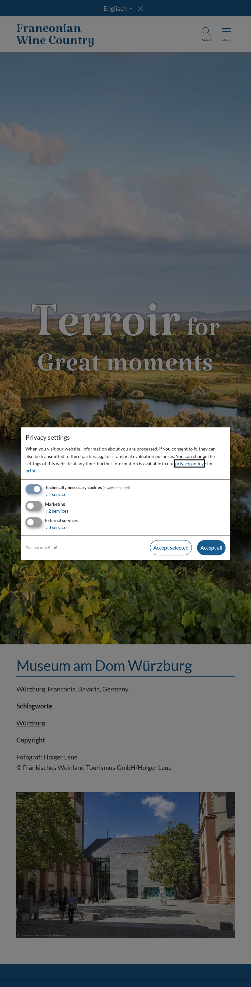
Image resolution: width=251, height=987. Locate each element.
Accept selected (171, 548)
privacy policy (189, 463)
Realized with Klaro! (41, 548)
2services (56, 511)
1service (55, 494)
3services (56, 527)
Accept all (211, 548)
